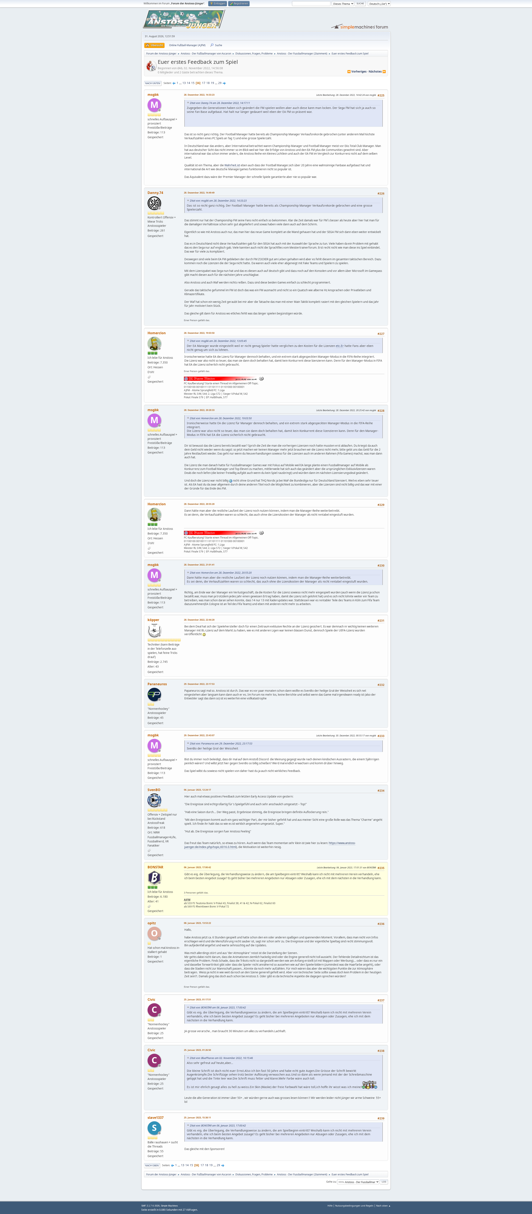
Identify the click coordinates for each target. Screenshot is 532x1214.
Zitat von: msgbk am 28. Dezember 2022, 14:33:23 (218, 200)
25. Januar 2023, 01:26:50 (197, 1049)
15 (193, 83)
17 (203, 83)
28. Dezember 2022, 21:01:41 (199, 564)
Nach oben (152, 1165)
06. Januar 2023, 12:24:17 (197, 789)
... (180, 83)
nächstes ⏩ (377, 71)
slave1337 (156, 1117)
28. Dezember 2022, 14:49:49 (199, 192)
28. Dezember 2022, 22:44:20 (199, 619)
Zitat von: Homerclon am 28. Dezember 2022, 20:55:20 (221, 572)
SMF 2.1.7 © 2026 (150, 1205)
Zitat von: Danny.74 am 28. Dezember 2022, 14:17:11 (220, 103)
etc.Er (340, 346)
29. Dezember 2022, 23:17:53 (199, 683)
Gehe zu (331, 1181)
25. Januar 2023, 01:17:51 (197, 999)
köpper (153, 619)
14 (188, 83)
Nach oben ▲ (383, 1205)
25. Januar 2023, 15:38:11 (197, 1117)
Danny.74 (155, 192)
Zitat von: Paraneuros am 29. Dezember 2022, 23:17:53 (221, 743)
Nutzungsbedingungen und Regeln (354, 1205)
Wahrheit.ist (232, 165)
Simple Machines (169, 1205)
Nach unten (152, 83)
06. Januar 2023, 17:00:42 (197, 867)
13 (184, 83)
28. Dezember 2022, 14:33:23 (199, 94)
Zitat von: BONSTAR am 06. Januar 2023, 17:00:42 (218, 1007)
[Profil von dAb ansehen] (151, 69)
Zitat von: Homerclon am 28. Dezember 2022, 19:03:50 (221, 418)
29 (220, 83)
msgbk (153, 94)
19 (212, 83)
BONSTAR (155, 867)
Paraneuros (157, 684)
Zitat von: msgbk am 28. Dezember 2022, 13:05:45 (218, 341)
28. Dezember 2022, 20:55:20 (199, 503)
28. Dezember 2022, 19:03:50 (199, 332)
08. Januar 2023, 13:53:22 (197, 922)
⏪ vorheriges (357, 71)
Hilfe (330, 1205)
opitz (152, 923)
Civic (151, 999)
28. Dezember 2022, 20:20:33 (199, 410)
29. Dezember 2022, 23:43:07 (199, 735)
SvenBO (154, 790)
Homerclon (157, 333)
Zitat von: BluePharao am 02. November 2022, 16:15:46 (221, 1058)
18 (208, 83)
